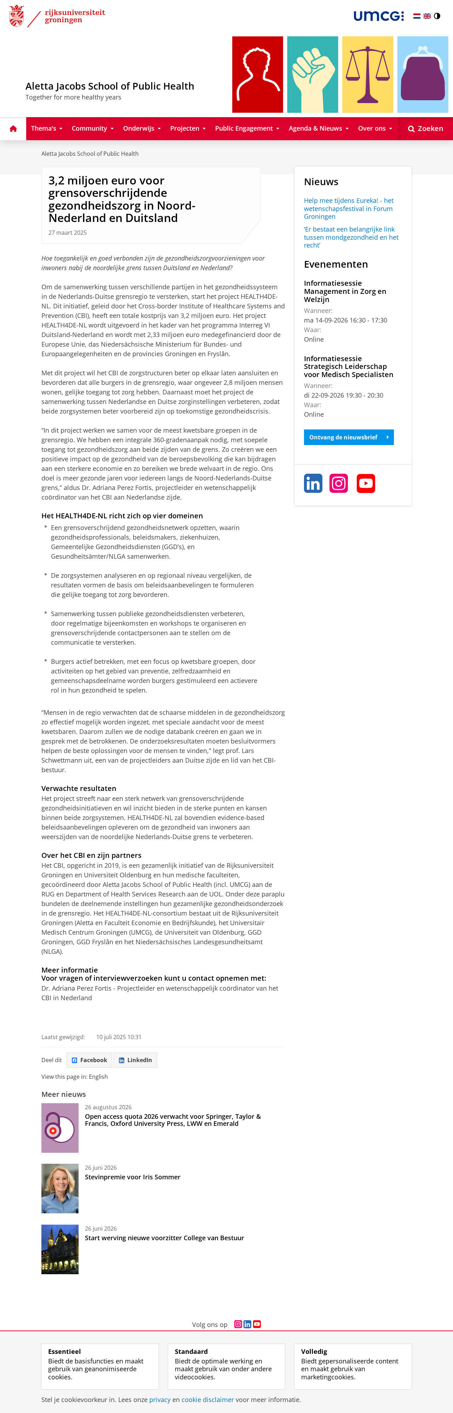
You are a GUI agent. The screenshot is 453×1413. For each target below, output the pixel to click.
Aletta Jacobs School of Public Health (90, 154)
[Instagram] (339, 483)
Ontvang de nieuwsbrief (343, 437)
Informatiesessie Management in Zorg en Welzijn (345, 291)
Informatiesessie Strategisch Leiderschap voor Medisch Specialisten (349, 366)
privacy (160, 1400)
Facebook (93, 1060)
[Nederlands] (416, 16)
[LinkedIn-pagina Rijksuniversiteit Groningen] (247, 1324)
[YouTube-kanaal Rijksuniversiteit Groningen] (257, 1324)
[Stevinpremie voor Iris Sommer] (60, 1188)
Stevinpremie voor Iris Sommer (132, 1176)
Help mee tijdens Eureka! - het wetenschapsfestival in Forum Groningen (349, 208)
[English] (427, 16)
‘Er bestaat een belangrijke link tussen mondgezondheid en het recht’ (351, 237)
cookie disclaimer (208, 1400)
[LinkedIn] (313, 483)
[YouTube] (366, 483)
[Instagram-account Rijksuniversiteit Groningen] (238, 1324)
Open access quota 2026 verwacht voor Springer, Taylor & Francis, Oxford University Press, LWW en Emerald (173, 1120)
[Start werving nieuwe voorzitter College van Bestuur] (60, 1249)
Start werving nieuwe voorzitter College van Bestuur (164, 1237)
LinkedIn (139, 1060)
